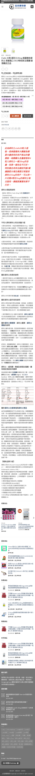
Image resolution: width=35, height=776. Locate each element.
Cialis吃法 (26, 729)
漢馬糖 (28, 735)
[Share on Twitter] (9, 128)
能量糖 (3, 747)
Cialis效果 (11, 732)
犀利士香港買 (14, 744)
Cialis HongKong (10, 729)
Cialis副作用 (19, 729)
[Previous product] (6, 69)
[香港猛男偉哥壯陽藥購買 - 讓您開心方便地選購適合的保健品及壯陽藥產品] (17, 6)
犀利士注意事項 (11, 408)
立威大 (26, 374)
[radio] (12, 99)
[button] (2, 6)
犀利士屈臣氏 (5, 741)
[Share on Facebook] (6, 128)
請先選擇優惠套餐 (6, 96)
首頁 (2, 55)
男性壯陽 (8, 55)
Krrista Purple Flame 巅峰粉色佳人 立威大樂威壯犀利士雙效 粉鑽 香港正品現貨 (8, 527)
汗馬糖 (23, 735)
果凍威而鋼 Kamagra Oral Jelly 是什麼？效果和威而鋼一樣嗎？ (19, 716)
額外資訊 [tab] (3, 143)
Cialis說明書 (18, 732)
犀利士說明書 (28, 741)
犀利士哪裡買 (10, 323)
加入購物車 (15, 116)
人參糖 (12, 735)
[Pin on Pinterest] (15, 128)
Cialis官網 (4, 732)
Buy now (27, 116)
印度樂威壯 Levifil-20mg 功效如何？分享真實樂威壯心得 (19, 708)
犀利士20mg (10, 738)
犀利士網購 (19, 360)
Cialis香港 (25, 732)
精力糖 (21, 744)
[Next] (30, 29)
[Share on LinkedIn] (19, 128)
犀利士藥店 (21, 741)
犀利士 (3, 738)
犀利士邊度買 (5, 744)
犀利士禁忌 (22, 408)
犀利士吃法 (27, 738)
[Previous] (4, 29)
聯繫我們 (17, 771)
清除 (33, 95)
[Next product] (3, 69)
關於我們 (12, 771)
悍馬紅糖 (18, 735)
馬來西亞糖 (20, 747)
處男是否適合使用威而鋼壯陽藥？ (17, 702)
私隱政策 (23, 771)
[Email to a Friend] (12, 128)
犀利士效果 (13, 741)
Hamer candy (5, 735)
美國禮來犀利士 (28, 744)
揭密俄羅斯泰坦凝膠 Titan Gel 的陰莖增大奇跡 (19, 695)
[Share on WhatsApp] (3, 128)
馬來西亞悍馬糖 (11, 747)
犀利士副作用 (18, 738)
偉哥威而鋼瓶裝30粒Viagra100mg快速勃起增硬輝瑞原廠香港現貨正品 (25, 526)
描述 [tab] (2, 139)
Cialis (3, 729)
